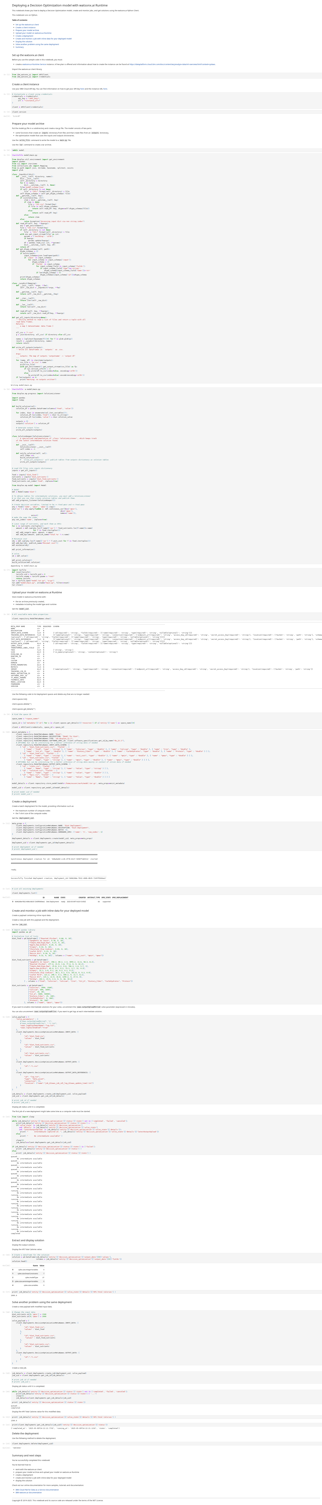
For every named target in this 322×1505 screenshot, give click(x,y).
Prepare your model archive (27, 30)
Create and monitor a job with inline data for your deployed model (44, 38)
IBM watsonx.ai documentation (29, 1492)
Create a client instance (25, 27)
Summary (20, 47)
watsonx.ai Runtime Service (34, 64)
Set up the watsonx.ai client (27, 24)
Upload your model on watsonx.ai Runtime (33, 33)
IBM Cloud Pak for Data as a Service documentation (37, 1490)
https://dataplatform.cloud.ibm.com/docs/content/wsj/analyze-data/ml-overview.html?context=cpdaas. (172, 64)
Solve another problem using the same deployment (37, 44)
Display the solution (24, 41)
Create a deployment (24, 36)
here (82, 89)
